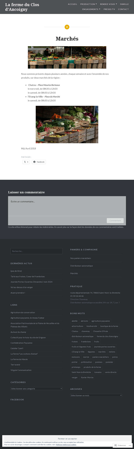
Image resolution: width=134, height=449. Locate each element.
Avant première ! (18, 293)
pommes (98, 362)
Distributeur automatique (81, 266)
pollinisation (86, 362)
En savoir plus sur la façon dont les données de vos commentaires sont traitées (88, 227)
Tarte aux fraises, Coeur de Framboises (28, 276)
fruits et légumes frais (81, 346)
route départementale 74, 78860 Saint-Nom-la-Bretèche (95, 293)
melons (112, 352)
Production (87, 4)
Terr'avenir (15, 364)
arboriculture (77, 326)
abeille (74, 321)
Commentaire (115, 220)
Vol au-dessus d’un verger (22, 287)
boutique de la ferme (109, 326)
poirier (75, 362)
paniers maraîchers (101, 357)
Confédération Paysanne (21, 343)
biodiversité (92, 326)
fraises (75, 341)
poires (115, 357)
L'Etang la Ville (78, 352)
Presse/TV (109, 9)
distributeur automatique (82, 336)
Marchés (74, 273)
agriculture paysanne (100, 321)
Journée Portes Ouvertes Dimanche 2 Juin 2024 (31, 282)
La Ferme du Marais (19, 359)
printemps (76, 367)
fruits (96, 341)
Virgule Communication (21, 370)
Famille (124, 4)
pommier (109, 362)
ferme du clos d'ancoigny (107, 336)
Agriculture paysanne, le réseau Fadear (27, 318)
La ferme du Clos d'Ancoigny (22, 7)
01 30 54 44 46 (77, 296)
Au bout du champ (18, 332)
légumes (91, 352)
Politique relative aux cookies (66, 445)
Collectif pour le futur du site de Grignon (28, 337)
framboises (86, 341)
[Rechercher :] (36, 251)
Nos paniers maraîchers (80, 258)
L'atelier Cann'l (17, 348)
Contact (123, 9)
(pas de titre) (16, 271)
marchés (102, 352)
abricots (84, 321)
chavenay (86, 331)
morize (86, 357)
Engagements (90, 9)
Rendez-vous (107, 4)
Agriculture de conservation (23, 312)
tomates (98, 372)
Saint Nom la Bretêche (81, 372)
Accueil (72, 4)
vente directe (110, 372)
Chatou (75, 331)
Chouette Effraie (100, 331)
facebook (17, 399)
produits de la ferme (92, 367)
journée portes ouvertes (104, 346)
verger (75, 377)
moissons (76, 357)
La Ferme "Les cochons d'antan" (24, 354)
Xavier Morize (87, 377)
